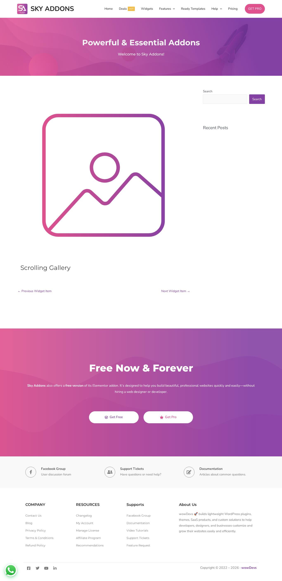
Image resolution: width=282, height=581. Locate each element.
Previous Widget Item (35, 291)
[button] (173, 9)
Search (207, 91)
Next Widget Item (175, 291)
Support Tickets (132, 469)
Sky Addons (52, 8)
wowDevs (249, 567)
